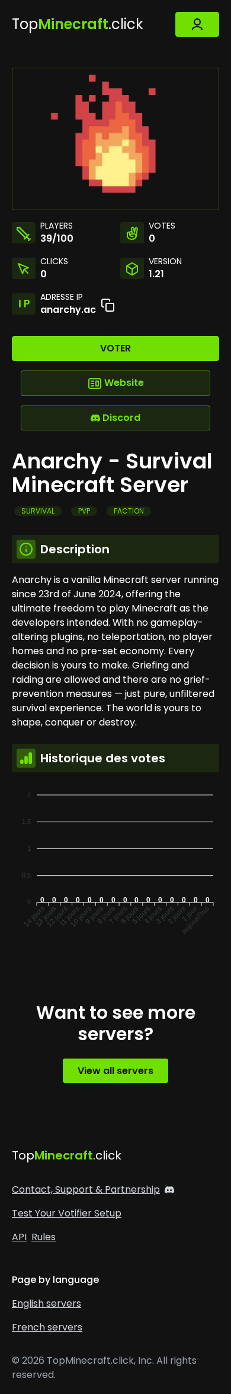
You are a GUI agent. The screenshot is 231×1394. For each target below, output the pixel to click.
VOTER (115, 348)
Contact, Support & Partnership (86, 1189)
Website (123, 382)
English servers (46, 1303)
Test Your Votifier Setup (66, 1213)
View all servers (115, 1071)
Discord (120, 417)
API (19, 1237)
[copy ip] (108, 305)
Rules (43, 1237)
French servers (47, 1327)
